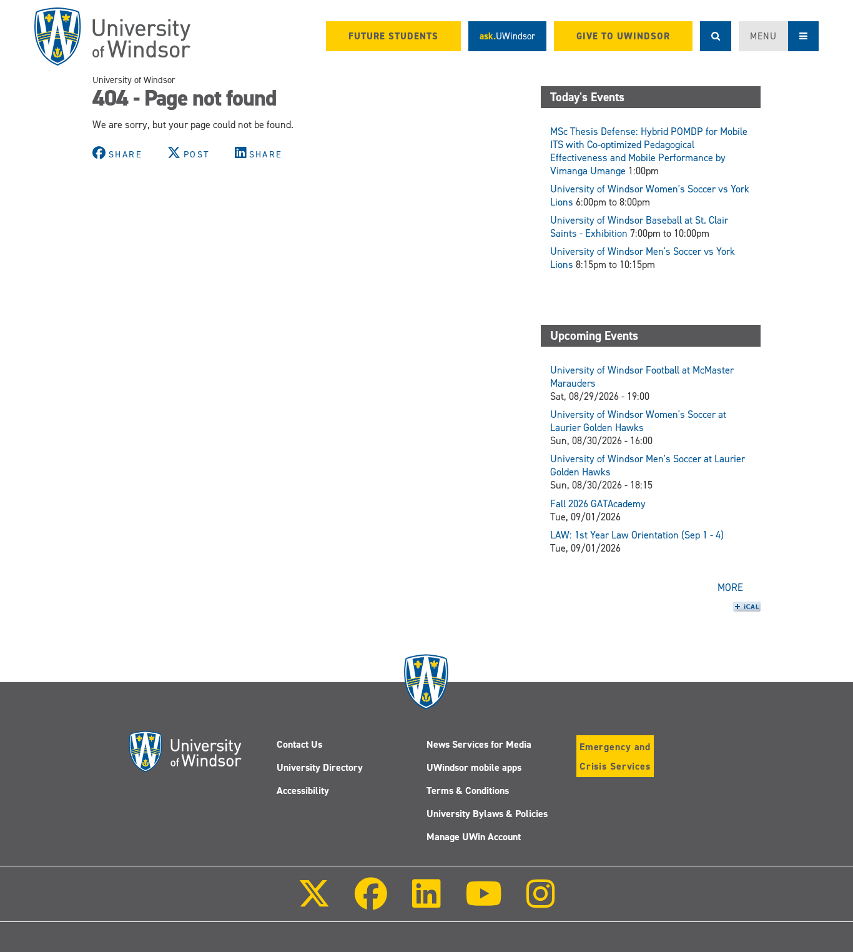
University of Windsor (133, 80)
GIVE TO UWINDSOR (623, 36)
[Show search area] (715, 36)
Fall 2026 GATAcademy (598, 503)
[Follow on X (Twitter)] (314, 902)
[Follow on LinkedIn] (425, 902)
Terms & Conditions (467, 790)
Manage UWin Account (473, 836)
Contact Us (299, 744)
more (730, 587)
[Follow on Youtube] (483, 902)
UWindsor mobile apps (473, 767)
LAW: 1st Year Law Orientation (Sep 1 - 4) (637, 535)
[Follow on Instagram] (540, 902)
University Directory (320, 767)
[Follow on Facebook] (370, 902)
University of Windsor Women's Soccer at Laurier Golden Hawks (638, 421)
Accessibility (303, 790)
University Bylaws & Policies (487, 813)
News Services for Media (478, 744)
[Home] (112, 36)
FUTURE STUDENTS (393, 36)
